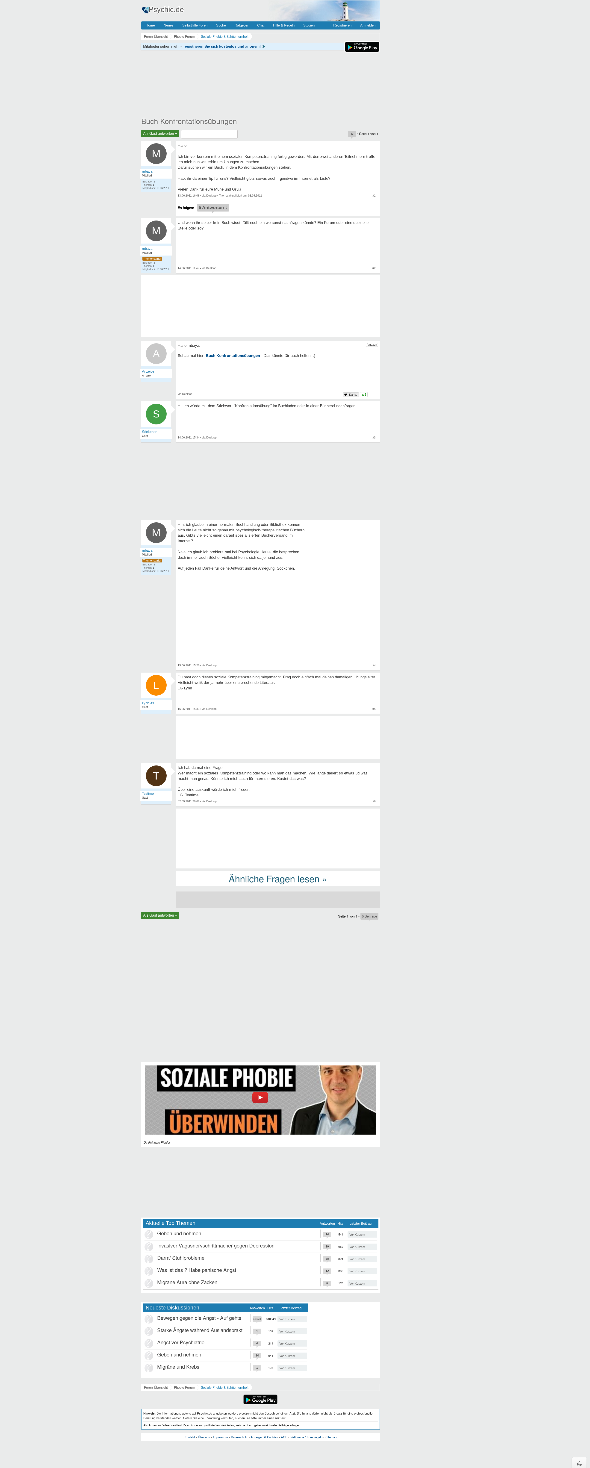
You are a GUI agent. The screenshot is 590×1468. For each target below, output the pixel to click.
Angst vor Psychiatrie (180, 1342)
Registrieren (342, 25)
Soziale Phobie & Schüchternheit (224, 1387)
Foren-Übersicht (156, 1387)
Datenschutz (239, 1437)
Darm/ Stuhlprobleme (180, 1257)
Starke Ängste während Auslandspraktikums (206, 1329)
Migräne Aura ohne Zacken (187, 1282)
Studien (309, 25)
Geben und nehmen (179, 1233)
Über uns (204, 1437)
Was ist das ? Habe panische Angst (196, 1269)
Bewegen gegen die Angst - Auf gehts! (200, 1317)
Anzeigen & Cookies (264, 1437)
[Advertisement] (278, 838)
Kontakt (190, 1437)
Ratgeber (241, 25)
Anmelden (367, 25)
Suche (221, 25)
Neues (169, 25)
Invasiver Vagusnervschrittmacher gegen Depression (215, 1245)
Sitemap (330, 1437)
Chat (260, 25)
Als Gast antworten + (160, 133)
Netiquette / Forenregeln (306, 1437)
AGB (284, 1437)
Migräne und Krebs (178, 1366)
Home (150, 25)
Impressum (220, 1437)
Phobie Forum (184, 1387)
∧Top (579, 1462)
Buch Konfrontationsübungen (189, 120)
